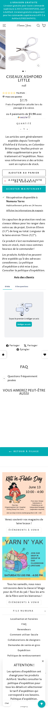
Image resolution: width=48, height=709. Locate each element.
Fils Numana (23, 611)
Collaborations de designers (24, 640)
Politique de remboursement (24, 655)
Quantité (24, 123)
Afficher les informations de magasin (24, 210)
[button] (24, 116)
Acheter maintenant (24, 189)
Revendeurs (24, 629)
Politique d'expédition (23, 699)
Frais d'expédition (15, 104)
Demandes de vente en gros (24, 645)
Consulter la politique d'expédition (23, 270)
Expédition (24, 650)
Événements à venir (24, 530)
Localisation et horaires (24, 619)
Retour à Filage (26, 451)
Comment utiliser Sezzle (24, 634)
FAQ (23, 624)
